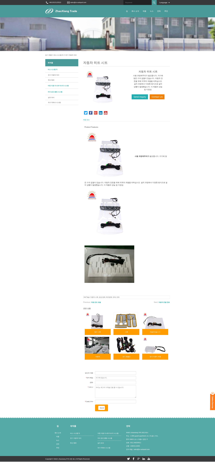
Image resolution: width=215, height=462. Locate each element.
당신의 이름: (89, 373)
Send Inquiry (140, 97)
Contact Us (157, 97)
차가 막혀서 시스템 (54, 102)
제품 (144, 11)
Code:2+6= (89, 401)
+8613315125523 (55, 2)
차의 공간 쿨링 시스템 (55, 92)
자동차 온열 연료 (164, 302)
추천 (166, 11)
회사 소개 (135, 11)
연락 (159, 11)
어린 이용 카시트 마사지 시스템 (58, 86)
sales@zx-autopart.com (78, 2)
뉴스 (151, 11)
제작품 (50, 63)
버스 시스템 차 (58, 55)
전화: (91, 382)
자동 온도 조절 (96, 302)
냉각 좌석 (51, 97)
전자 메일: (89, 378)
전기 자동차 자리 (71, 55)
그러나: (90, 387)
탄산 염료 (51, 80)
